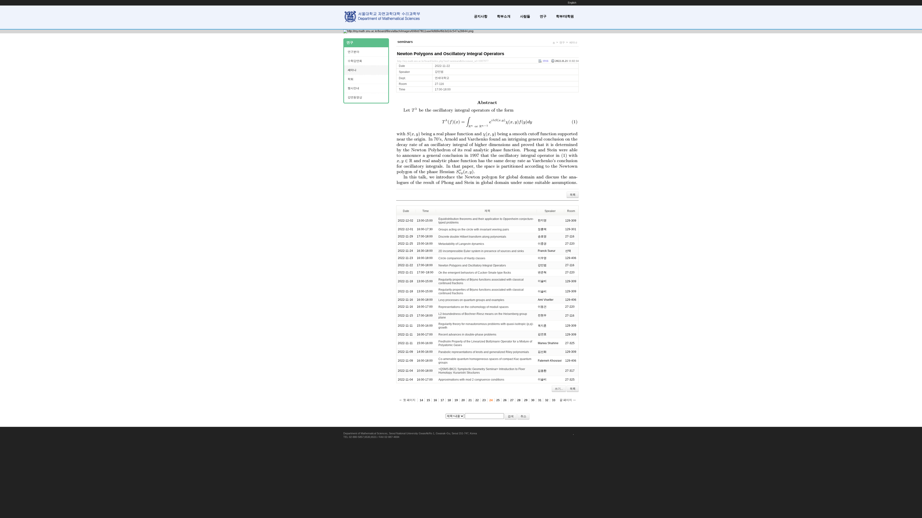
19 (456, 400)
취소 (523, 416)
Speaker (550, 211)
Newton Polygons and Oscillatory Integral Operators (450, 53)
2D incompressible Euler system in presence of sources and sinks (481, 251)
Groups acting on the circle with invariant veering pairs (473, 229)
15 (428, 400)
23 (484, 400)
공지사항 (480, 16)
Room (571, 211)
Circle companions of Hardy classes (461, 258)
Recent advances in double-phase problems (467, 334)
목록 (573, 194)
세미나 (573, 42)
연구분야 (353, 51)
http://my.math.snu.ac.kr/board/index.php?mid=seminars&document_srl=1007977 (443, 60)
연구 (543, 16)
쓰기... (559, 388)
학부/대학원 (565, 16)
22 (477, 400)
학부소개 (503, 16)
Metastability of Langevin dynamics (461, 244)
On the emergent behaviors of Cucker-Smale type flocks (474, 272)
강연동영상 (355, 97)
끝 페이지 (566, 400)
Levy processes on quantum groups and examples (471, 300)
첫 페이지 (409, 400)
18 (449, 400)
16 (435, 400)
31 (539, 400)
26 (505, 400)
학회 (350, 79)
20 (463, 400)
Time (425, 211)
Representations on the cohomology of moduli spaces (473, 307)
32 (546, 400)
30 (532, 400)
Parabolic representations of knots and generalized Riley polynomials (483, 352)
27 (512, 400)
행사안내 (353, 88)
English (572, 2)
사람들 (525, 16)
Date (406, 211)
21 (470, 400)
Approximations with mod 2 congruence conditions (471, 379)
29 (526, 400)
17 (442, 400)
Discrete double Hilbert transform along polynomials (472, 236)
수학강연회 (355, 61)
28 (519, 400)
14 (421, 400)
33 (553, 400)
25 (498, 400)
